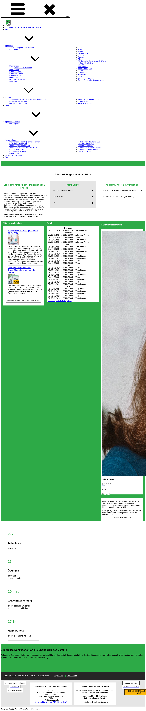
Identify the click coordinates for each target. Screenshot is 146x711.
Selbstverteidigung (85, 69)
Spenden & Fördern (12, 122)
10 (57, 301)
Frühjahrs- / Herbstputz (18, 144)
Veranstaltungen (11, 140)
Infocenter (9, 98)
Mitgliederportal (84, 101)
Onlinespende (14, 123)
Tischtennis (82, 72)
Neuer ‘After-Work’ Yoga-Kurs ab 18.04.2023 (23, 232)
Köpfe (7, 105)
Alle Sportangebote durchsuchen (21, 48)
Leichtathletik (83, 53)
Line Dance (82, 55)
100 (63, 301)
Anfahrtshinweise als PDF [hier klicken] (51, 702)
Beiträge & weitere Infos (18, 101)
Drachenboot (14, 66)
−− (51, 301)
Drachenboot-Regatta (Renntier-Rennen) (24, 142)
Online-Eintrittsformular (18, 103)
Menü (67, 16)
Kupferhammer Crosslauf (18, 149)
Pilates (80, 59)
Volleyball (82, 74)
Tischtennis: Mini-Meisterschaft (89, 148)
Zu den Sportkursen (85, 78)
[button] (73, 190)
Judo (80, 48)
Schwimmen (83, 67)
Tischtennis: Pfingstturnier (88, 149)
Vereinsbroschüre (84, 103)
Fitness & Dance (15, 72)
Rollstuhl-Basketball (85, 63)
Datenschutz (72, 676)
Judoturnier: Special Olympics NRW (23, 148)
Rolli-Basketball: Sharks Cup (89, 142)
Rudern (81, 65)
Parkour (81, 57)
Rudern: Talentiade (85, 146)
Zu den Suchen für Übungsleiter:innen (92, 80)
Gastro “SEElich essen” (14, 155)
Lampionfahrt (14, 153)
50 (59, 301)
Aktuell (7, 29)
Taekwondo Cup (84, 151)
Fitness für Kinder (16, 73)
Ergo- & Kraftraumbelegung (88, 99)
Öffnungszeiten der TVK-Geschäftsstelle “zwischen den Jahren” (22, 270)
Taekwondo (82, 71)
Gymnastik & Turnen (17, 79)
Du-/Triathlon (14, 70)
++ (68, 301)
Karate (80, 51)
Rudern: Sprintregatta (86, 144)
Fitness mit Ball (15, 75)
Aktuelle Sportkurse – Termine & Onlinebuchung (27, 99)
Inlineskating (14, 81)
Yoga (80, 76)
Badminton (13, 49)
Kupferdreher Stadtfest (17, 151)
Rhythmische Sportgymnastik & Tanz (92, 61)
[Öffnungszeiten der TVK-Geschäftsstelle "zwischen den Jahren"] (25, 279)
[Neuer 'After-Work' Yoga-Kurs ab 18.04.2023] (25, 239)
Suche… (8, 157)
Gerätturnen (13, 77)
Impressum (58, 676)
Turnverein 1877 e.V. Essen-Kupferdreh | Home (23, 27)
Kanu (80, 49)
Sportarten (9, 46)
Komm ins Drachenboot (23, 68)
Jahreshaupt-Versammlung (19, 146)
